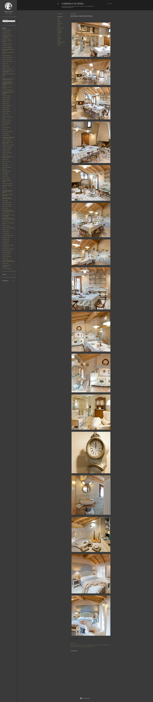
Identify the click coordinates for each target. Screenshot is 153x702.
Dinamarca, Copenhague (7, 89)
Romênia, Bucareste (6, 250)
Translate (12, 22)
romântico (59, 43)
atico (58, 20)
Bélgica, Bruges (5, 65)
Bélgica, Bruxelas (5, 67)
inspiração (59, 32)
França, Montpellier (6, 127)
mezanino (59, 38)
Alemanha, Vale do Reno (7, 57)
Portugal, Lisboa (5, 239)
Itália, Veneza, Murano (6, 204)
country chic (60, 23)
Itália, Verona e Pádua (6, 206)
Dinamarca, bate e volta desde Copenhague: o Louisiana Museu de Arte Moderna (7, 83)
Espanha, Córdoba (6, 97)
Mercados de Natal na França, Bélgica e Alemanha (8, 211)
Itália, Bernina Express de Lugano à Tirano (7, 157)
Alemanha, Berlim (6, 32)
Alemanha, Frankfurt (6, 38)
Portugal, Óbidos (5, 241)
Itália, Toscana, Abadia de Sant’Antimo (7, 195)
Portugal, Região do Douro (8, 245)
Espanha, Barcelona (6, 95)
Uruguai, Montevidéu (6, 268)
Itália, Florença (5, 165)
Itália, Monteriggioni (6, 171)
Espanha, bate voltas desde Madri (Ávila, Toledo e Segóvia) (8, 93)
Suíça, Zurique (5, 263)
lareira (58, 34)
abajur (58, 18)
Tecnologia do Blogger (86, 698)
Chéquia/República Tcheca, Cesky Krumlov (8, 71)
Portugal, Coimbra (6, 237)
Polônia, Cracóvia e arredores (8, 227)
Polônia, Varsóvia (5, 229)
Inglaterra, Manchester (7, 152)
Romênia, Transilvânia (6, 252)
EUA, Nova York (5, 115)
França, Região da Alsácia (7, 131)
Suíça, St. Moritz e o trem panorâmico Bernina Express (8, 261)
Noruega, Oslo (5, 221)
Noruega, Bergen (6, 213)
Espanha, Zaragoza (6, 111)
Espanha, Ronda (5, 103)
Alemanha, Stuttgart (6, 55)
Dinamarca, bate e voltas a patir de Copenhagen (7, 79)
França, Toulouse (5, 135)
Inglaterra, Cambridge (6, 147)
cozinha (59, 24)
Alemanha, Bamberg (6, 30)
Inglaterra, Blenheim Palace (8, 145)
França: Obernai (5, 133)
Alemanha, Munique (6, 45)
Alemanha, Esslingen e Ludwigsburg (7, 36)
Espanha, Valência (6, 109)
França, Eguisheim (6, 123)
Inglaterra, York (5, 154)
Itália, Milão (4, 169)
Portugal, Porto (5, 243)
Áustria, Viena (5, 63)
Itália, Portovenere (6, 178)
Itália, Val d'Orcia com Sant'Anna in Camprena (7, 198)
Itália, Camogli (5, 159)
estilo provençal (60, 27)
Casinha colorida (73, 3)
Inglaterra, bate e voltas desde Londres (7, 143)
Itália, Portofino (5, 176)
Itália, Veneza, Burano (6, 202)
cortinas (59, 21)
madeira (59, 37)
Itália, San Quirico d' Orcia (7, 183)
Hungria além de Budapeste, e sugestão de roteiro (8, 138)
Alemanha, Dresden (6, 34)
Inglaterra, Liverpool (6, 148)
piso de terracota (60, 41)
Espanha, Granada (6, 99)
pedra (58, 40)
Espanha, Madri (5, 101)
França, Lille (4, 125)
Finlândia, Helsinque (6, 119)
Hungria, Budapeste (6, 140)
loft (58, 35)
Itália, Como (4, 163)
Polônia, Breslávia (6, 225)
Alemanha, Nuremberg (7, 47)
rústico (58, 45)
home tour (59, 31)
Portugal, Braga (5, 233)
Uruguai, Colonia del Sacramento (6, 266)
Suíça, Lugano (5, 258)
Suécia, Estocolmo (6, 254)
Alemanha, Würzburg (6, 59)
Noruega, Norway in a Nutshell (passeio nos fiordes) (8, 218)
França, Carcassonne (6, 121)
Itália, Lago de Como (6, 167)
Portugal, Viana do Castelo (7, 248)
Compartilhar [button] (60, 13)
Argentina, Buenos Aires (7, 61)
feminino (59, 29)
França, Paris (5, 129)
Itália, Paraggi (5, 173)
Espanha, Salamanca (6, 105)
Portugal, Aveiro (5, 231)
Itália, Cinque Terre (6, 161)
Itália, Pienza (5, 174)
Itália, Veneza (5, 200)
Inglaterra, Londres (6, 150)
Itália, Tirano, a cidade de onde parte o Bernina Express (7, 191)
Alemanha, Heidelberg (7, 43)
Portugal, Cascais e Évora (7, 235)
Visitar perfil (8, 13)
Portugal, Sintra (5, 247)
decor (58, 26)
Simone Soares (8, 12)
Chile (3, 76)
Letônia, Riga (5, 208)
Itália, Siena (4, 188)
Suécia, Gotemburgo (6, 256)
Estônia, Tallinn (5, 113)
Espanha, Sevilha (5, 107)
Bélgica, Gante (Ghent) (7, 68)
